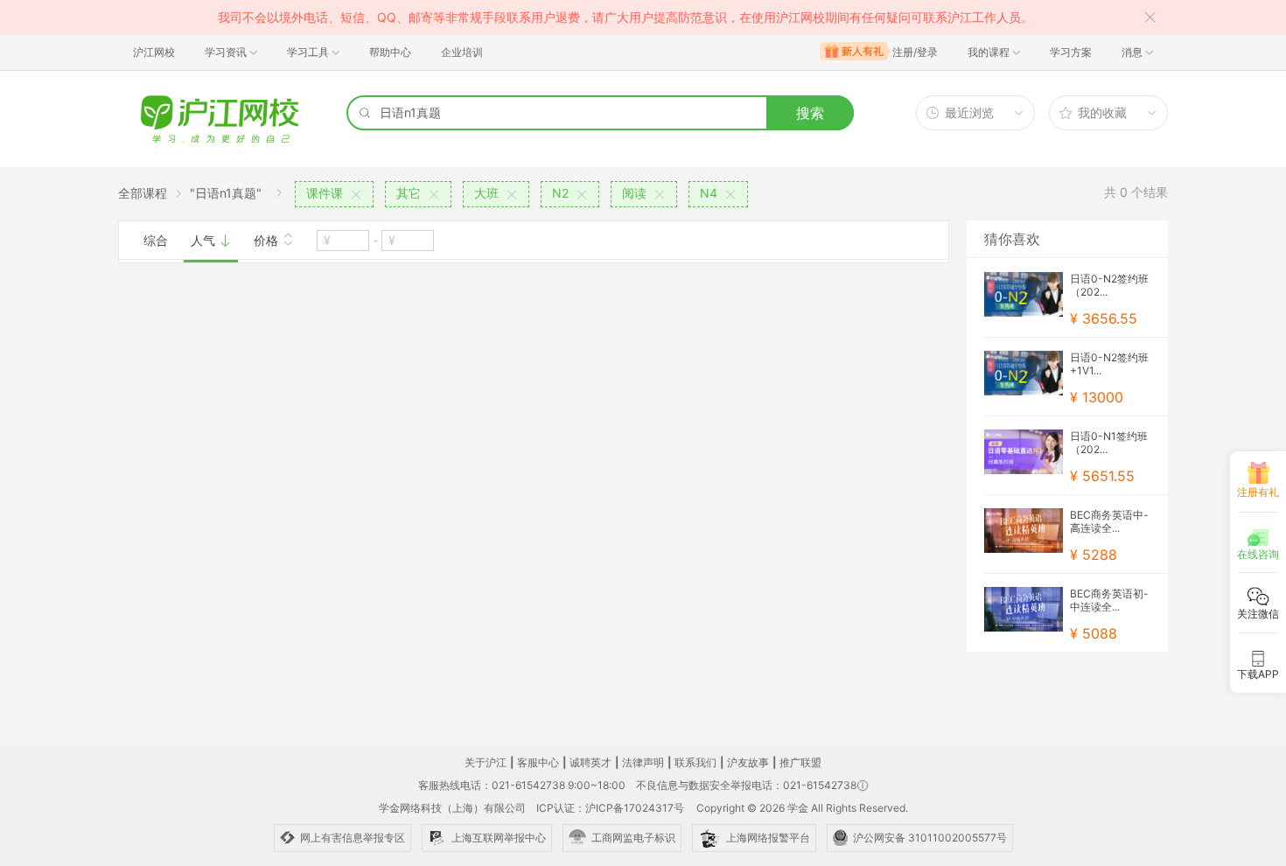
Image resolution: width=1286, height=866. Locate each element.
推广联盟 (800, 762)
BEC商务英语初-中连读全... (1109, 600)
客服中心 (538, 762)
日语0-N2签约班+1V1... (1109, 364)
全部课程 (142, 192)
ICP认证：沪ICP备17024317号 (610, 807)
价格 (268, 240)
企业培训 (462, 52)
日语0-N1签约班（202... (1109, 443)
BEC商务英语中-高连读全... (1109, 521)
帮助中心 (390, 52)
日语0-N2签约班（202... (1109, 285)
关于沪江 (486, 762)
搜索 (810, 113)
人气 (205, 240)
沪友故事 (748, 762)
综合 (155, 240)
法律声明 (643, 762)
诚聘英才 (591, 762)
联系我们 (695, 762)
